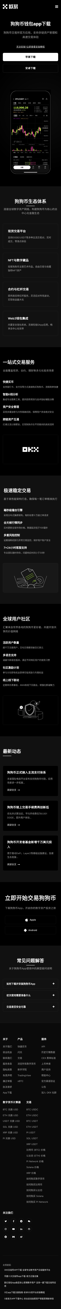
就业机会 (7, 1052)
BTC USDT (32, 1121)
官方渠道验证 (48, 1081)
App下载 (7, 1092)
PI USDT (30, 1132)
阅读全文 (11, 789)
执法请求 (7, 1086)
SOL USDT (32, 1138)
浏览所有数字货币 (27, 1063)
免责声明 (7, 1075)
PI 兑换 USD (9, 1138)
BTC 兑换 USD (10, 1109)
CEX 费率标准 (48, 1058)
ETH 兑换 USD (10, 1115)
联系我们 (7, 1058)
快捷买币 (22, 1046)
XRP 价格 (31, 1173)
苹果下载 (30, 56)
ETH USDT (32, 1126)
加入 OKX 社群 (48, 1092)
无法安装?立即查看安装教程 (30, 46)
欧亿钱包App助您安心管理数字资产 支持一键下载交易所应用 (30, 1284)
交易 (20, 1058)
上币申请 (46, 1063)
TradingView (24, 1075)
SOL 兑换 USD (10, 1126)
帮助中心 (46, 1075)
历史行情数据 (48, 1052)
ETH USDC (32, 1115)
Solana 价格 (32, 1167)
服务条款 (7, 1063)
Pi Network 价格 (35, 1161)
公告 (43, 1086)
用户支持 (46, 1069)
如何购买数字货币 (35, 1178)
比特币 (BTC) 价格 (35, 1149)
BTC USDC (32, 1109)
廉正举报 (7, 1081)
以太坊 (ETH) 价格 (35, 1155)
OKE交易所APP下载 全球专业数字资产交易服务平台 (27, 1270)
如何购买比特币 (34, 1184)
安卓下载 (30, 68)
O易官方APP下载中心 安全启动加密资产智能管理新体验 (29, 1298)
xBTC (20, 1081)
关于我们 (7, 1046)
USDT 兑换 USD (11, 1121)
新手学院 (22, 1069)
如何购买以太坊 (34, 1190)
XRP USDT (32, 1144)
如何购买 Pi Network (37, 1201)
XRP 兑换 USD (10, 1132)
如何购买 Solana (34, 1196)
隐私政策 (7, 1069)
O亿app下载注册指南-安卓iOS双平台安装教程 (24, 1292)
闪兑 (20, 1052)
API (43, 1046)
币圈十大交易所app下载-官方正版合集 (21, 1276)
